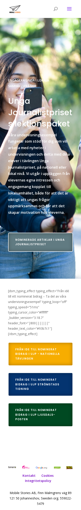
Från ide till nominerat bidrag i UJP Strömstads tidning (37, 384)
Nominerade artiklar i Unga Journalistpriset (40, 242)
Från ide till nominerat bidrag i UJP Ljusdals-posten (36, 414)
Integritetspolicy (38, 481)
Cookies (47, 475)
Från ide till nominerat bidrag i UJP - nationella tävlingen (37, 353)
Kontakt (29, 475)
